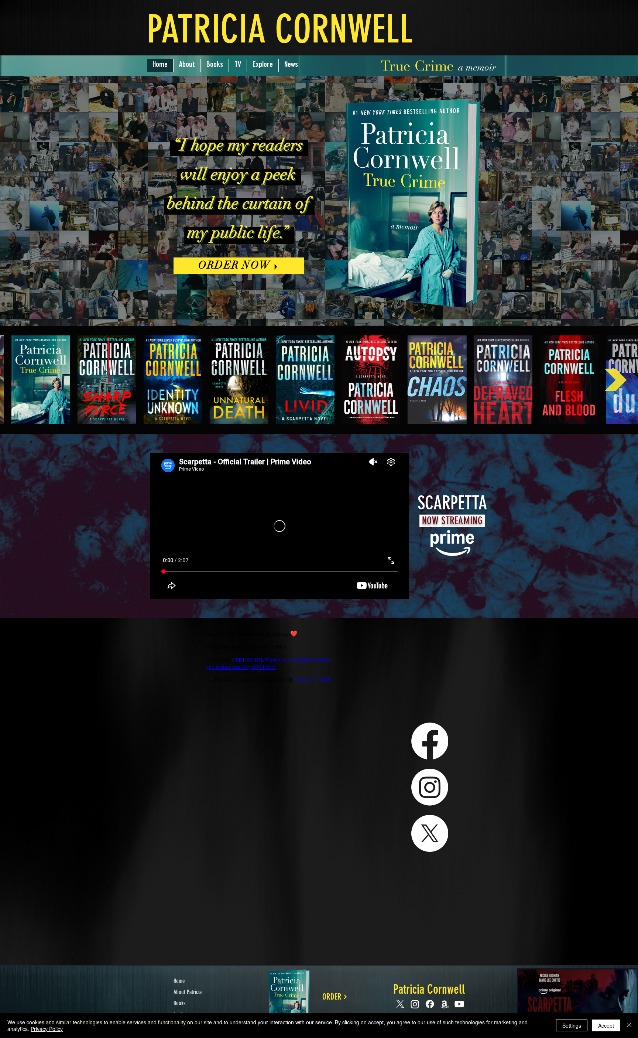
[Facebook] (429, 741)
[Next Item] (616, 380)
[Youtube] (459, 1004)
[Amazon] (444, 1004)
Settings (571, 1025)
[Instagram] (429, 787)
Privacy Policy (47, 1028)
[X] (429, 833)
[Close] (629, 1025)
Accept (606, 1025)
